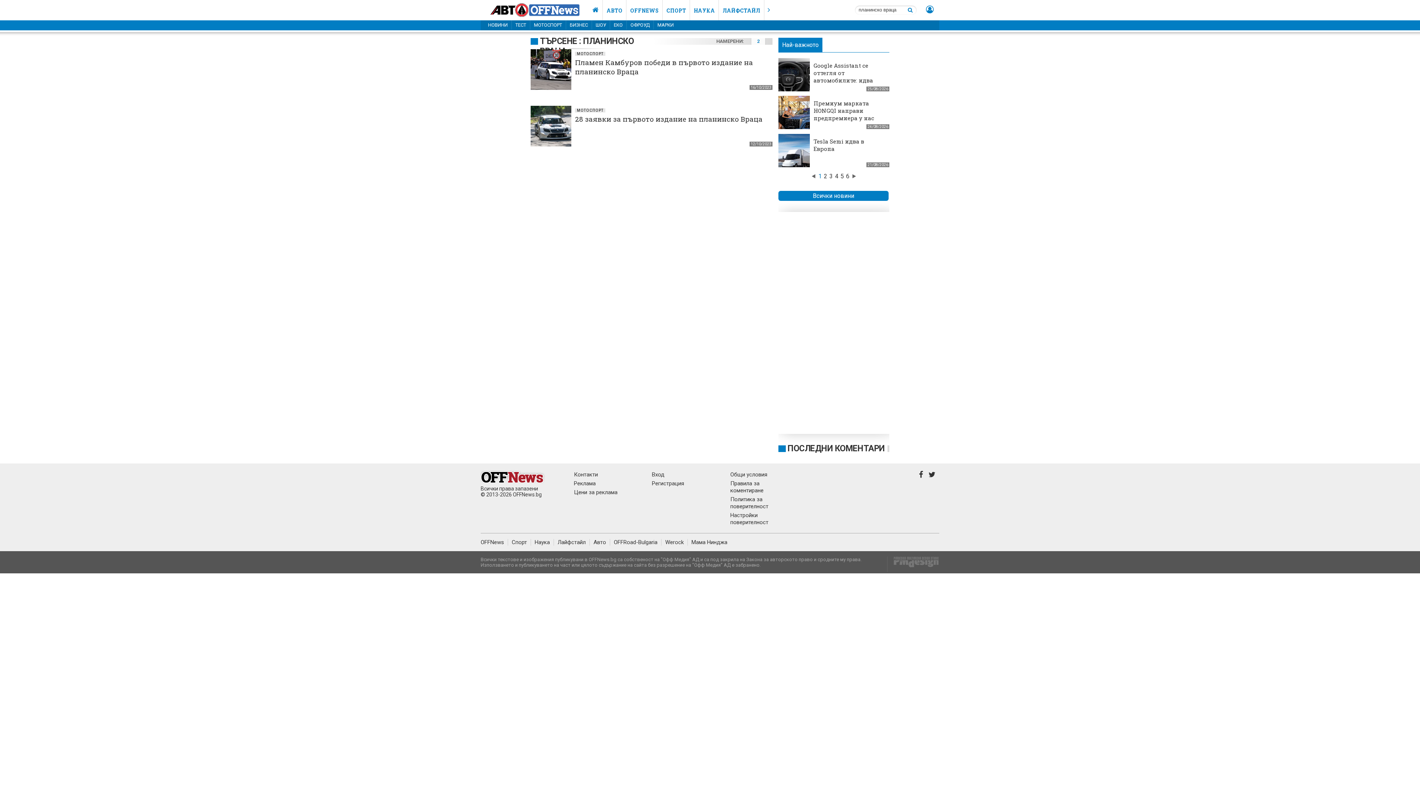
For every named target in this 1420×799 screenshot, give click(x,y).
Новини (498, 25)
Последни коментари (836, 449)
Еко (618, 25)
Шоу (601, 25)
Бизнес (579, 25)
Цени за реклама (596, 492)
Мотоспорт (548, 25)
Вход (658, 474)
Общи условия (748, 474)
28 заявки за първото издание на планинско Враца (669, 119)
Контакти (586, 474)
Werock (674, 542)
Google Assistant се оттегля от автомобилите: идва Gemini (843, 76)
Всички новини (833, 195)
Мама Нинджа (709, 542)
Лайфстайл (741, 10)
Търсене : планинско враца (587, 46)
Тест (520, 25)
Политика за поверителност (749, 503)
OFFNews (492, 542)
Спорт (676, 10)
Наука (704, 10)
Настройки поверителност (749, 519)
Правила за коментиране (747, 487)
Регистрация (668, 483)
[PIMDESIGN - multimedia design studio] (913, 564)
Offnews (644, 10)
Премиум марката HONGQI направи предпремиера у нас (844, 111)
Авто (614, 10)
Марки (665, 25)
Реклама (585, 483)
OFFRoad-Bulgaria (635, 542)
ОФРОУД (640, 25)
